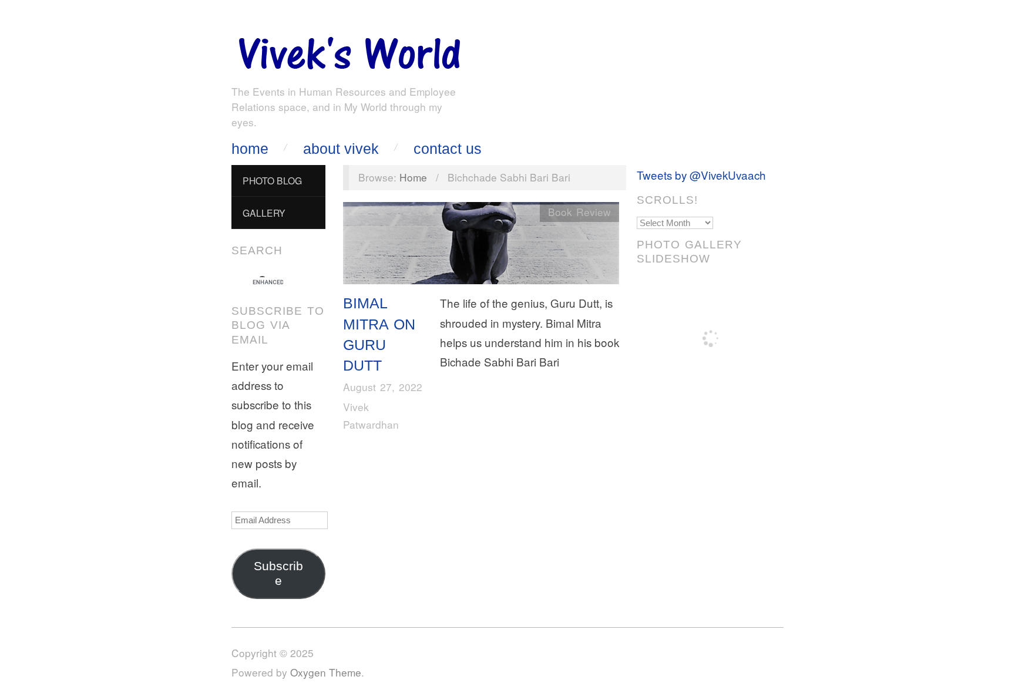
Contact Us (448, 149)
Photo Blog (272, 180)
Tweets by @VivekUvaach (701, 175)
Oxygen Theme (325, 672)
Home (249, 149)
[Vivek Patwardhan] (348, 50)
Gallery (264, 212)
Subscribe (278, 573)
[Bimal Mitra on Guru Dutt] (481, 246)
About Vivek (341, 149)
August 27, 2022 (382, 386)
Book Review (579, 211)
